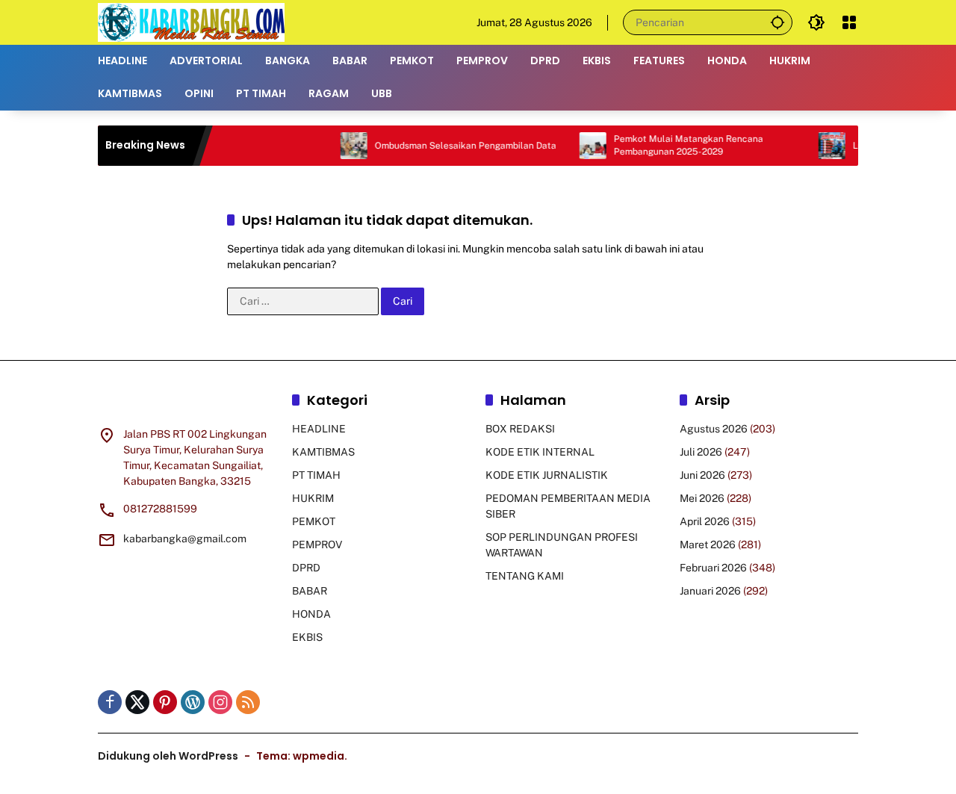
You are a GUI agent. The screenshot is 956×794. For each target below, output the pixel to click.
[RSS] (248, 702)
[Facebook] (110, 702)
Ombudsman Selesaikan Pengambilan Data (450, 145)
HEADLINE (319, 429)
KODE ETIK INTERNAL (540, 452)
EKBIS (307, 637)
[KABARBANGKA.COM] (191, 22)
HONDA (311, 614)
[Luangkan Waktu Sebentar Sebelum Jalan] (816, 145)
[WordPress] (193, 702)
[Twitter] (137, 702)
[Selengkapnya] (187, 403)
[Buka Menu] (849, 22)
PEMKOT (313, 521)
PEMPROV (317, 544)
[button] (777, 22)
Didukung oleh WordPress (168, 755)
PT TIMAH (316, 475)
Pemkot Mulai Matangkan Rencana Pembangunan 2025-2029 (673, 145)
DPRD (306, 568)
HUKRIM (313, 498)
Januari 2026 (710, 591)
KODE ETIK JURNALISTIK (546, 475)
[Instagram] (220, 702)
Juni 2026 (702, 475)
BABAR (309, 591)
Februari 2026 (713, 568)
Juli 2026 (701, 452)
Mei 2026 (702, 498)
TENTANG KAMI (524, 576)
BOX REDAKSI (520, 429)
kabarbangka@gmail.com (184, 539)
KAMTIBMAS (323, 452)
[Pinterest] (165, 702)
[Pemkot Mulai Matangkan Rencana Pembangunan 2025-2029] (577, 145)
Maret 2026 (708, 544)
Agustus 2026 (714, 429)
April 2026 (705, 521)
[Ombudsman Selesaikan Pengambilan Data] (338, 145)
